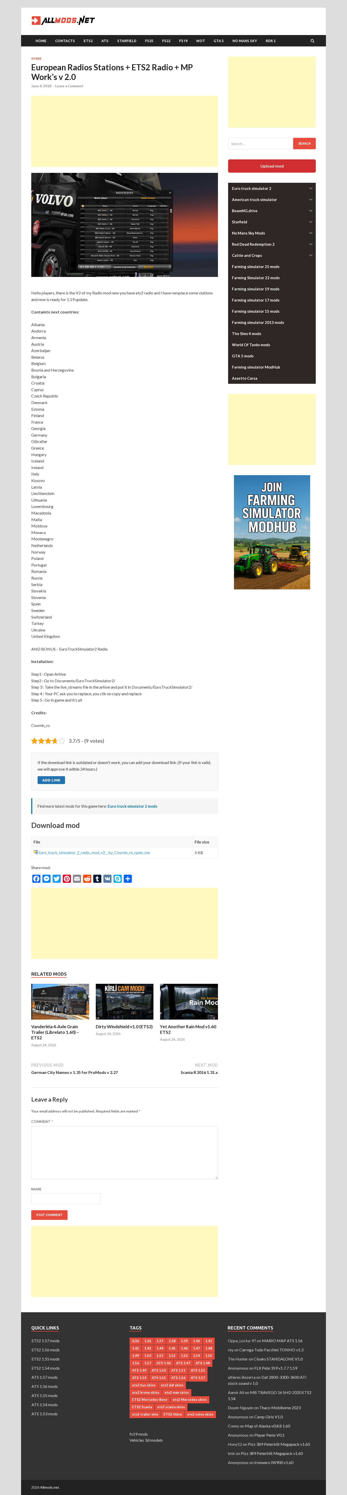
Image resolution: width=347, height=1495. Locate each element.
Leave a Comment (69, 86)
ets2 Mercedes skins (190, 1400)
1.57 (147, 1363)
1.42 (135, 1348)
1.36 (147, 1341)
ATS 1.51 (178, 1370)
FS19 (183, 41)
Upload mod (272, 165)
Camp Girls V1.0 (268, 1416)
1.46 (184, 1348)
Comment (42, 1122)
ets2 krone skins (145, 1392)
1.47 (196, 1348)
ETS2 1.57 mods (45, 1340)
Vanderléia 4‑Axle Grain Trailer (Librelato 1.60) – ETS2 (55, 1032)
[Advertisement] (124, 131)
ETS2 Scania (142, 1407)
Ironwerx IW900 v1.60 (273, 1462)
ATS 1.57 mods (44, 1377)
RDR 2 (271, 41)
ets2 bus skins (143, 1385)
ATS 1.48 (203, 1363)
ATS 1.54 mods (44, 1404)
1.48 (208, 1348)
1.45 (172, 1348)
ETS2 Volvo (173, 1414)
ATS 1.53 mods (44, 1413)
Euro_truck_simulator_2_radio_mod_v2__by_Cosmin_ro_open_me (94, 852)
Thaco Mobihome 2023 (280, 1407)
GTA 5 (219, 41)
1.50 (147, 1356)
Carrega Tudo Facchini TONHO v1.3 (271, 1349)
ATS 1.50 (159, 1370)
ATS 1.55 (159, 1378)
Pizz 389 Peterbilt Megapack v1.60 (279, 1444)
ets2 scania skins (171, 1407)
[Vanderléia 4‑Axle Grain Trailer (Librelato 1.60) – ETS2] (60, 1020)
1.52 (172, 1356)
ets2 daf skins (172, 1385)
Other (36, 58)
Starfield (126, 41)
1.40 (196, 1341)
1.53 (184, 1356)
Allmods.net (49, 1487)
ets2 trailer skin (145, 1414)
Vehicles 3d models (146, 1440)
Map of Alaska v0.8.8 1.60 (267, 1425)
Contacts (65, 41)
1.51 (159, 1356)
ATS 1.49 (139, 1370)
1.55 (208, 1356)
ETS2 (88, 41)
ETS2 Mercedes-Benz (149, 1400)
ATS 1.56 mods (44, 1386)
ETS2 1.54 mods (45, 1368)
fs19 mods (139, 1434)
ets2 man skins (177, 1392)
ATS (104, 41)
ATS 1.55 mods (44, 1395)
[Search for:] (272, 143)
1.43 (147, 1348)
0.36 (135, 1341)
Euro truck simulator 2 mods (132, 806)
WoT (200, 41)
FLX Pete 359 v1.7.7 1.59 (275, 1368)
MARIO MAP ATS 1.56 (282, 1340)
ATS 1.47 (183, 1363)
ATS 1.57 (198, 1378)
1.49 (135, 1356)
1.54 (196, 1356)
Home (41, 41)
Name (36, 1189)
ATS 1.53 (198, 1370)
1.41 (208, 1341)
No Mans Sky (244, 41)
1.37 (159, 1341)
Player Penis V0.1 (269, 1435)
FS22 (166, 41)
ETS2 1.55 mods (45, 1358)
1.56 (135, 1363)
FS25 (149, 41)
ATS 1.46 (163, 1363)
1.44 (159, 1348)
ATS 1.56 (178, 1378)
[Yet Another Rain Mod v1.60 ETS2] (189, 1020)
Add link (51, 780)
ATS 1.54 (139, 1378)
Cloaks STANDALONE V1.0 (278, 1358)
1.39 (184, 1341)
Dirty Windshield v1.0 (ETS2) (124, 1026)
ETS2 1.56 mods (45, 1349)
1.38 (172, 1341)
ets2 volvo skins (200, 1414)
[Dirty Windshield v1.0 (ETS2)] (125, 1020)
